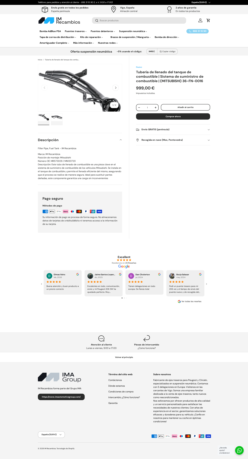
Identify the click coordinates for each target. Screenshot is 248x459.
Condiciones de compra (120, 391)
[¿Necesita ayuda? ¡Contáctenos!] (239, 450)
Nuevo (139, 67)
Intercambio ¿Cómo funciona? (124, 397)
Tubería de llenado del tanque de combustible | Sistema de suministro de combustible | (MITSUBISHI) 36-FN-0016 (62, 60)
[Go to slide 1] (122, 297)
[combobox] (139, 20)
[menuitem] (50, 31)
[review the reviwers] (77, 275)
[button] (208, 20)
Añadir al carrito (186, 107)
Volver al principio (124, 357)
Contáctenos (115, 380)
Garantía (113, 403)
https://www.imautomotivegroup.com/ (61, 397)
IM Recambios (50, 448)
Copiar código (168, 51)
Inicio (40, 60)
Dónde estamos (116, 385)
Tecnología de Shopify (65, 448)
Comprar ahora (173, 116)
